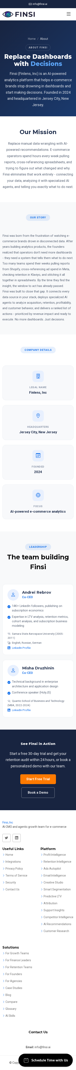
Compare (11, 1001)
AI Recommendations (57, 924)
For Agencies (13, 981)
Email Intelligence (55, 875)
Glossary (10, 1008)
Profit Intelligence (55, 854)
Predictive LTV (53, 896)
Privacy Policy (14, 868)
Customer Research (56, 931)
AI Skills (10, 1015)
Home (32, 38)
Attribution (50, 903)
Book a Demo (38, 792)
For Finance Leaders (18, 960)
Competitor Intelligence (58, 917)
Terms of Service (16, 875)
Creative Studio (53, 882)
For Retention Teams (18, 967)
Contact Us (12, 889)
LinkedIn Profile (21, 647)
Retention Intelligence (57, 861)
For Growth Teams (17, 953)
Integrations (13, 861)
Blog (8, 994)
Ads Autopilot (52, 868)
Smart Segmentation (57, 889)
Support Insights (54, 910)
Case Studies (13, 988)
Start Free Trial (38, 779)
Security (10, 882)
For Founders (13, 974)
